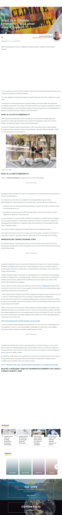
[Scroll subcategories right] (57, 466)
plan (11, 266)
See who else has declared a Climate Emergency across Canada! (20, 321)
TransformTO (46, 286)
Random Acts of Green (51, 365)
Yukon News (9, 365)
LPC (42, 365)
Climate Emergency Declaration (30, 365)
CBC (15, 365)
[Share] (2, 37)
